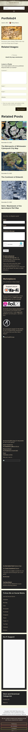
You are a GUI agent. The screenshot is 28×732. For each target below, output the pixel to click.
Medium (5, 630)
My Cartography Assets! (9, 329)
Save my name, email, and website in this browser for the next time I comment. (13, 104)
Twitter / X (5, 621)
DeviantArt (6, 608)
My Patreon (11, 568)
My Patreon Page (12, 566)
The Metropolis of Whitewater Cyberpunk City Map (13, 147)
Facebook (5, 612)
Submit (6, 250)
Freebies (5, 699)
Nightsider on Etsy (8, 454)
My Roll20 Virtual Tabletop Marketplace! (13, 309)
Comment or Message (8, 231)
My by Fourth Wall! (10, 450)
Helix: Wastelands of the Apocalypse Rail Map (11, 207)
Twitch (4, 618)
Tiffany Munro (15, 23)
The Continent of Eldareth (12, 177)
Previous (14, 56)
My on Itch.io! (11, 446)
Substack (5, 627)
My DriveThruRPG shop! (9, 440)
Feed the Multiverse (14, 2)
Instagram (5, 615)
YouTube (5, 624)
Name (3, 86)
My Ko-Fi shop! (7, 296)
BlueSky (5, 602)
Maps (4, 702)
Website (3, 97)
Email (3, 91)
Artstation (5, 599)
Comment (4, 70)
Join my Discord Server (9, 261)
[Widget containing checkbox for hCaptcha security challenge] (13, 244)
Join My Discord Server (9, 596)
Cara (4, 605)
